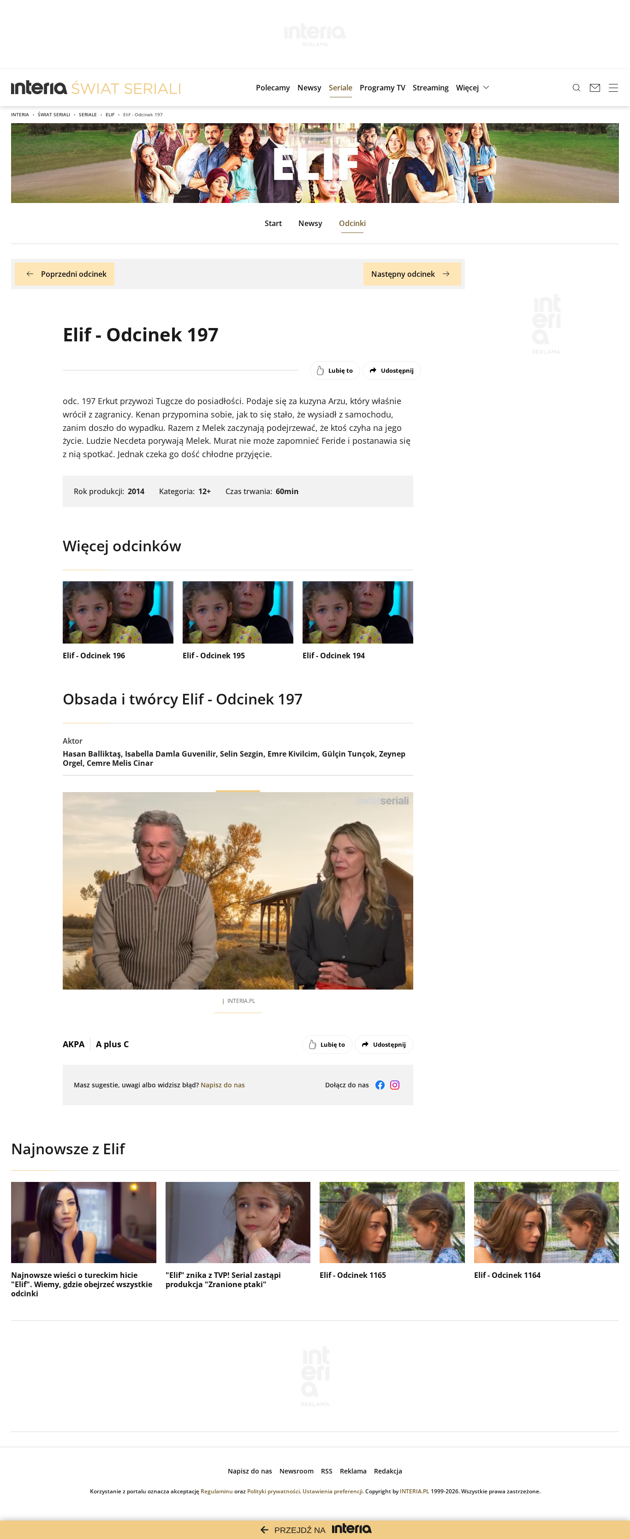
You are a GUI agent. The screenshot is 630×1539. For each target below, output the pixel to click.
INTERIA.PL (414, 1491)
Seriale (88, 114)
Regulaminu (217, 1491)
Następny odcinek (403, 274)
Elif (110, 114)
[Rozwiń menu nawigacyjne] (613, 88)
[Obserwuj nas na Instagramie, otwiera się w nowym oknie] (394, 1085)
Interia (20, 114)
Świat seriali (54, 114)
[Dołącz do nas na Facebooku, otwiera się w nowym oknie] (380, 1085)
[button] (473, 88)
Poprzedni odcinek (74, 274)
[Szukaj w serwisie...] (576, 88)
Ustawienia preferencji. (333, 1491)
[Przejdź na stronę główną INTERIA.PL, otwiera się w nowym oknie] (39, 87)
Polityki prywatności (273, 1491)
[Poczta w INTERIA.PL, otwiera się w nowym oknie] (595, 88)
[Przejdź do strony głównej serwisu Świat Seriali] (125, 87)
